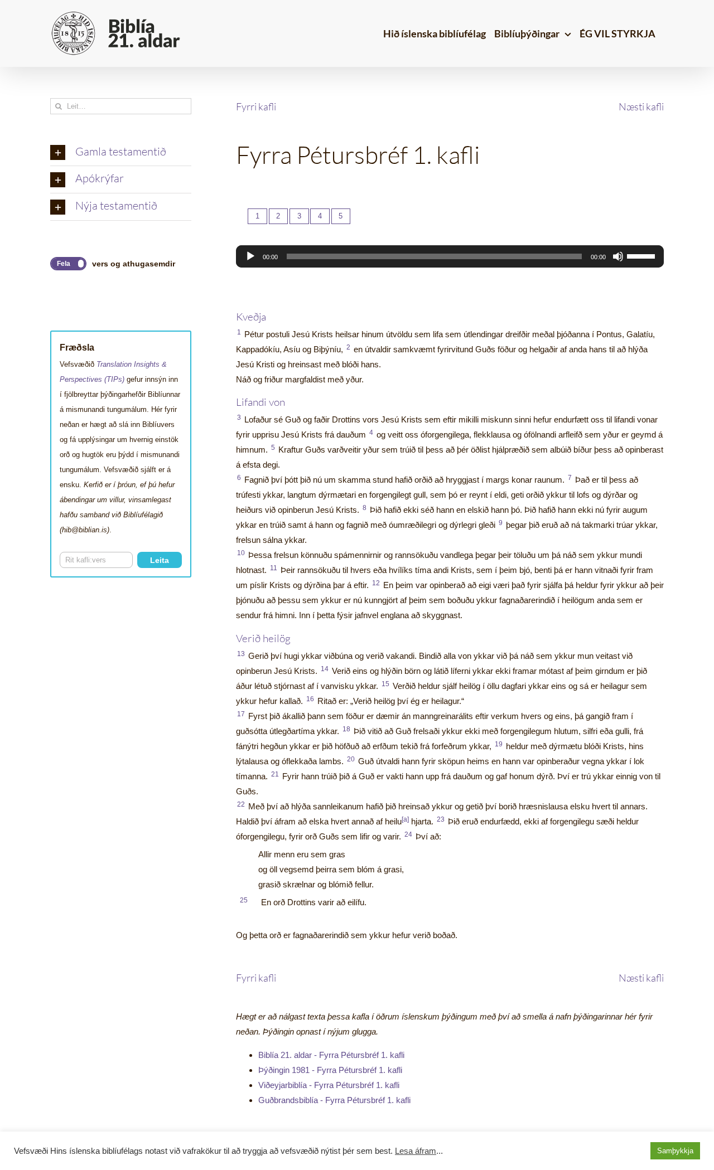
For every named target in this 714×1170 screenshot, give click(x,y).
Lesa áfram (415, 1151)
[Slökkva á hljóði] (618, 256)
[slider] (642, 255)
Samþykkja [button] (675, 1151)
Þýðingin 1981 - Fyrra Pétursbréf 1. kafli (330, 1070)
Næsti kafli (641, 106)
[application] (450, 256)
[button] (120, 152)
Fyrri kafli (256, 106)
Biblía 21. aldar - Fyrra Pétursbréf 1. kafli (331, 1055)
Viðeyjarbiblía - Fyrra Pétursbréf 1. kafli (328, 1085)
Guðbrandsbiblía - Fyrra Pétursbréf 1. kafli (334, 1100)
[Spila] (250, 256)
